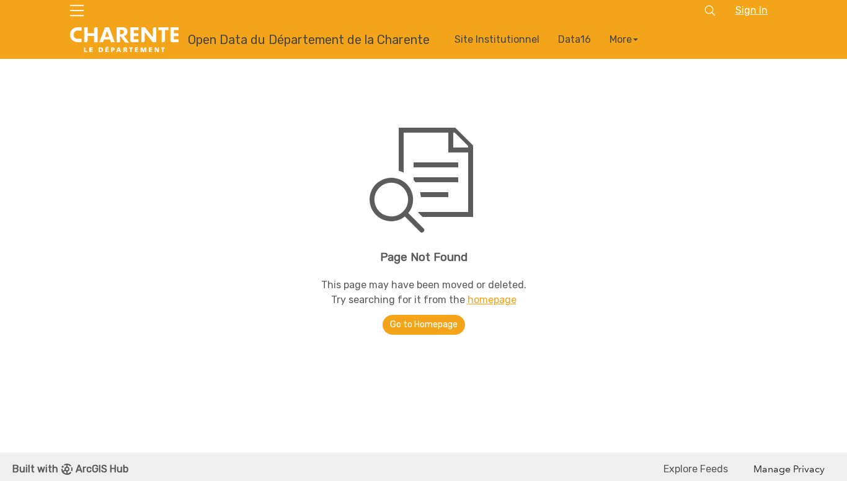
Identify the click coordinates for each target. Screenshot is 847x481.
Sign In (751, 10)
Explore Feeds (695, 469)
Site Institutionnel (497, 39)
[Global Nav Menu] (77, 10)
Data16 (574, 39)
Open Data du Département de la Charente (309, 39)
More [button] (621, 39)
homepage (492, 300)
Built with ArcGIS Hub (70, 469)
